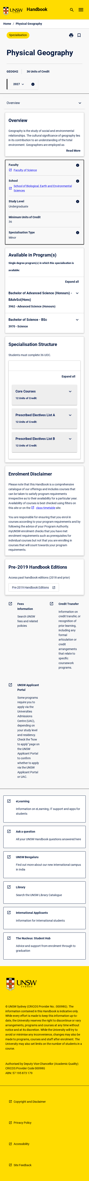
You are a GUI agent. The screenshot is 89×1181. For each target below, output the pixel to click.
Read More (73, 151)
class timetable (45, 508)
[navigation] (33, 587)
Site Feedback (22, 1165)
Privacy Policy (22, 1122)
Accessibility (21, 1144)
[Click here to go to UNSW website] (13, 12)
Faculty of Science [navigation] (25, 170)
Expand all (72, 281)
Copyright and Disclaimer (30, 1101)
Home (7, 23)
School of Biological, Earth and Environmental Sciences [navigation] (43, 188)
